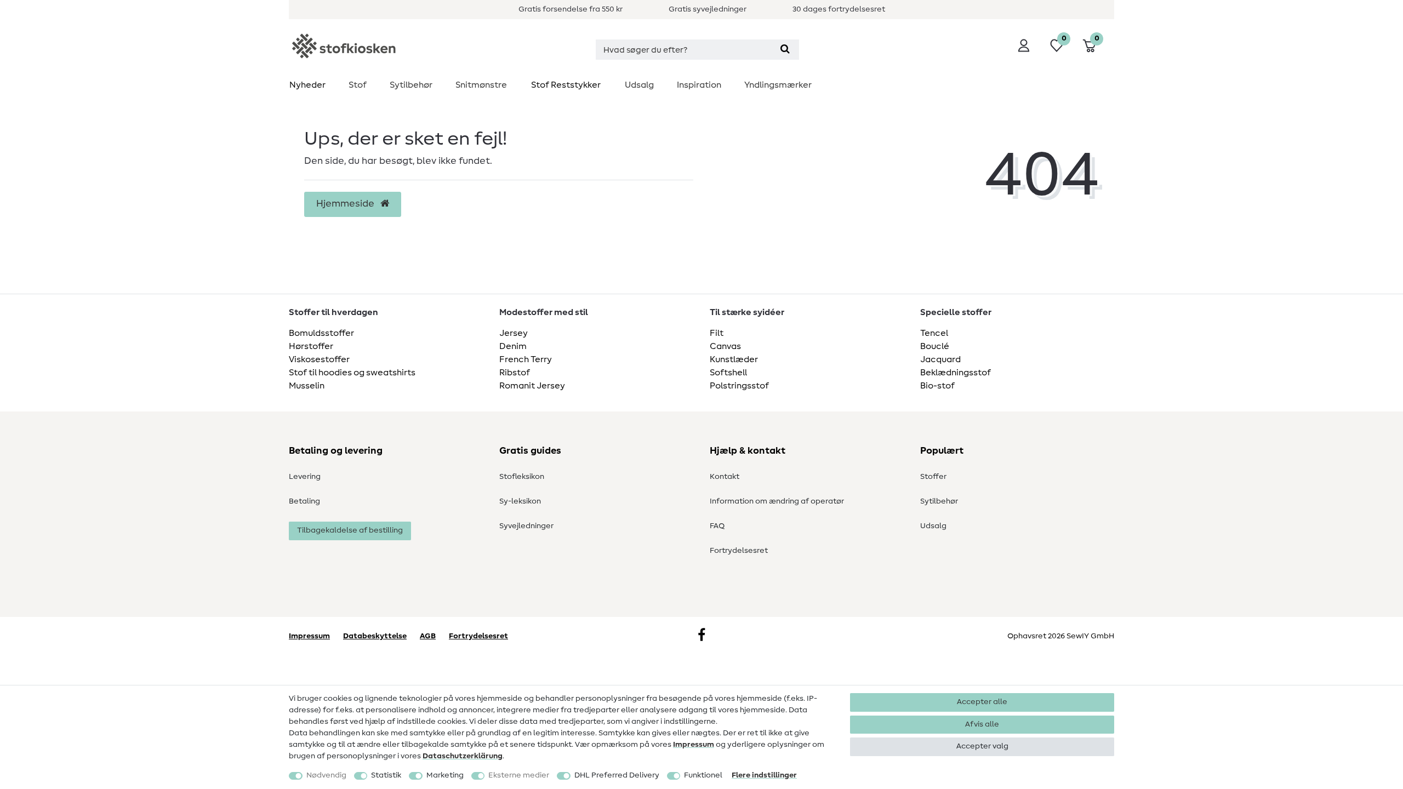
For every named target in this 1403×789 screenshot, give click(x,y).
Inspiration (699, 85)
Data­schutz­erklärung (463, 756)
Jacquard (940, 359)
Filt (716, 333)
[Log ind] (1023, 45)
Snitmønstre (481, 85)
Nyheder (307, 85)
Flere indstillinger (764, 775)
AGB (428, 636)
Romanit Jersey (532, 385)
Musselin (306, 385)
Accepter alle (982, 702)
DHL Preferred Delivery (616, 775)
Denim (513, 346)
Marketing (445, 775)
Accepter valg (982, 746)
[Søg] (785, 49)
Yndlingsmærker (778, 85)
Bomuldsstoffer (321, 333)
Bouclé (934, 346)
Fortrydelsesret (739, 550)
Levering (305, 477)
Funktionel (703, 775)
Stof (358, 85)
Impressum (693, 744)
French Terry (525, 359)
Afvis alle (982, 724)
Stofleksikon (521, 477)
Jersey (513, 333)
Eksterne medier (518, 775)
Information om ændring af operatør (777, 501)
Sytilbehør (411, 85)
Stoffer (933, 477)
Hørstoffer (311, 346)
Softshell (728, 372)
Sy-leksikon (520, 501)
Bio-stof (937, 385)
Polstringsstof (739, 385)
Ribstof (514, 372)
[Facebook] (701, 636)
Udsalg (639, 85)
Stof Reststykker (566, 85)
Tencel (934, 333)
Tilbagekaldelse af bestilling (350, 530)
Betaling (304, 501)
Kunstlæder (734, 359)
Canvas (725, 346)
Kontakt (724, 477)
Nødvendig (326, 775)
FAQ (717, 526)
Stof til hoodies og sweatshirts (352, 372)
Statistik (386, 775)
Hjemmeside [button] (346, 204)
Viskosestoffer (319, 359)
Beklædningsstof (955, 372)
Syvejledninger (526, 526)
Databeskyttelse (375, 636)
